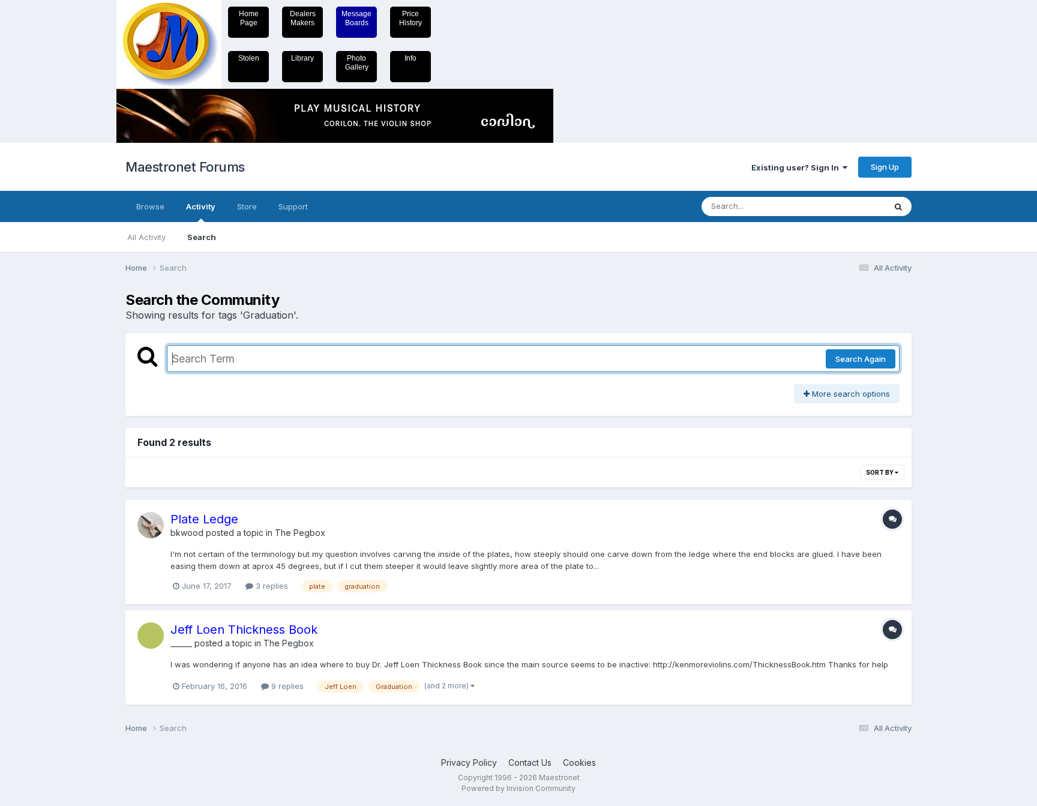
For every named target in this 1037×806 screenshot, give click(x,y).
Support (293, 206)
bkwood (186, 533)
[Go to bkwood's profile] (150, 525)
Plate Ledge (204, 519)
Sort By (880, 472)
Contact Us (530, 762)
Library (302, 58)
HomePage (249, 18)
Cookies (579, 762)
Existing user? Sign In (797, 167)
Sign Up (885, 167)
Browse (150, 206)
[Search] (898, 206)
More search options (850, 393)
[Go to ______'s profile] (150, 635)
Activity (200, 206)
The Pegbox (300, 533)
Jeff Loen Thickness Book (243, 629)
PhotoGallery (356, 62)
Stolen (248, 58)
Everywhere (848, 206)
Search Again (860, 359)
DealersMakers (303, 18)
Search (201, 237)
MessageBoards (356, 18)
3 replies (270, 586)
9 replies (286, 686)
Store (247, 206)
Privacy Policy (469, 762)
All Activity (146, 237)
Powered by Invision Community (518, 788)
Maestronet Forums (185, 167)
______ (181, 643)
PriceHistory (410, 18)
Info (410, 58)
